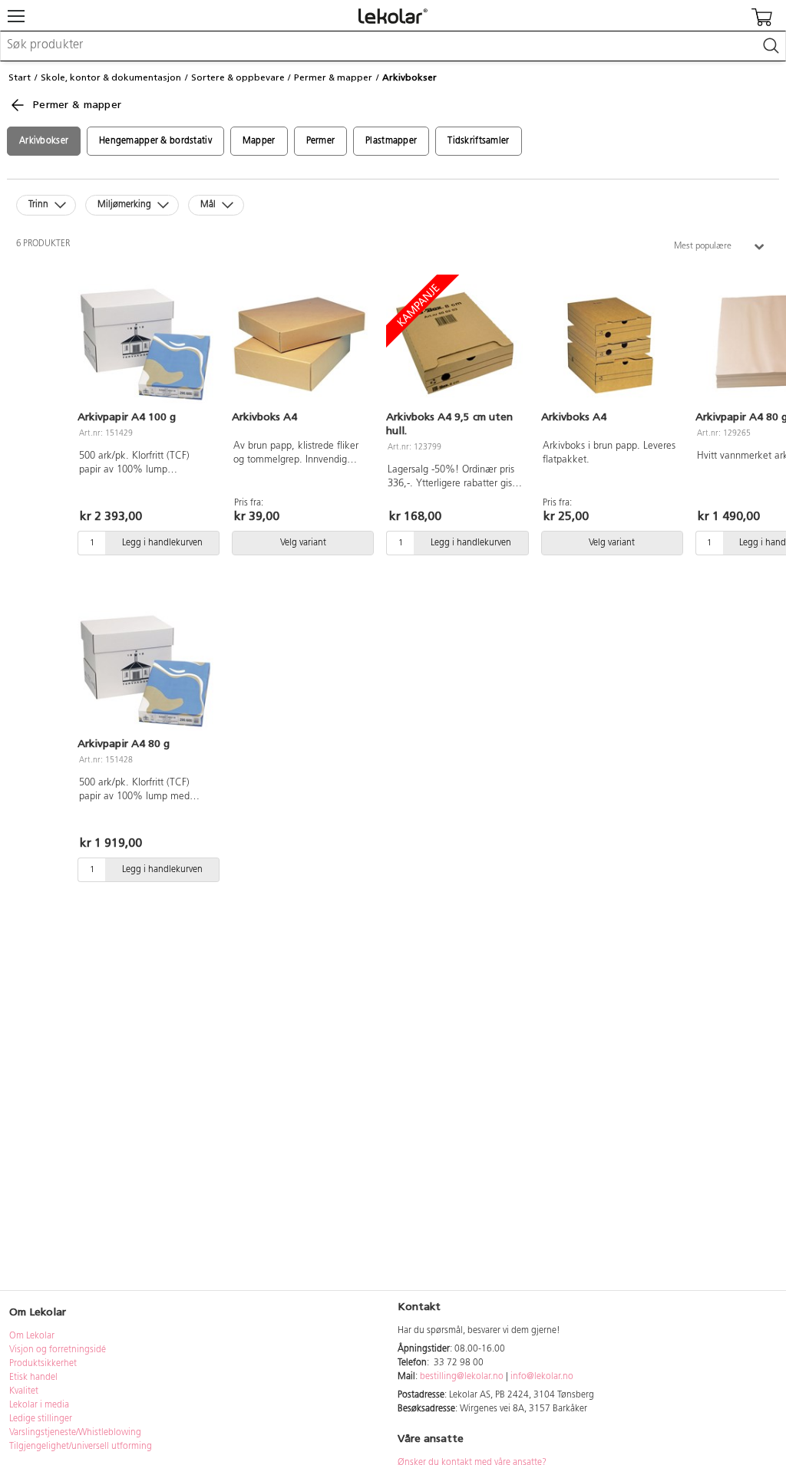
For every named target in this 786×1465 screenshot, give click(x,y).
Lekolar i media (39, 1405)
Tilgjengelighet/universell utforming (80, 1446)
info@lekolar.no (541, 1376)
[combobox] (393, 46)
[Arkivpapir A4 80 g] (145, 671)
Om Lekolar (31, 1336)
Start (19, 77)
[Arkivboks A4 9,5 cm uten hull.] (454, 344)
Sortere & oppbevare (238, 77)
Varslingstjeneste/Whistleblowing (75, 1432)
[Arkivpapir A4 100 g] (145, 344)
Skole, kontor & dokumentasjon (111, 77)
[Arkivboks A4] (300, 344)
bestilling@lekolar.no (462, 1376)
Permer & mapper (333, 77)
